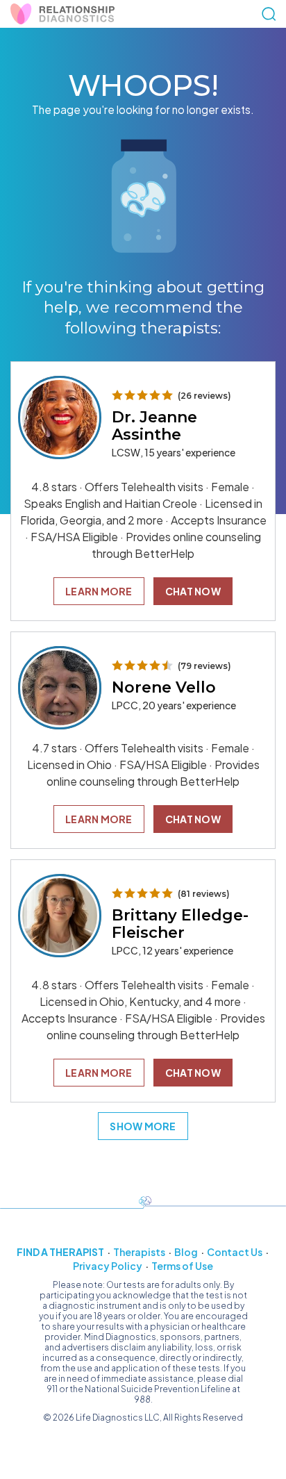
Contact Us (234, 1252)
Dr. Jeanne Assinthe (154, 426)
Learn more (99, 591)
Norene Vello (164, 687)
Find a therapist (60, 1252)
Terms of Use (182, 1265)
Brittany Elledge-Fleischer (180, 924)
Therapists (139, 1252)
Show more (143, 1126)
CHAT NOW (193, 591)
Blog (186, 1252)
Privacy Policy (107, 1265)
